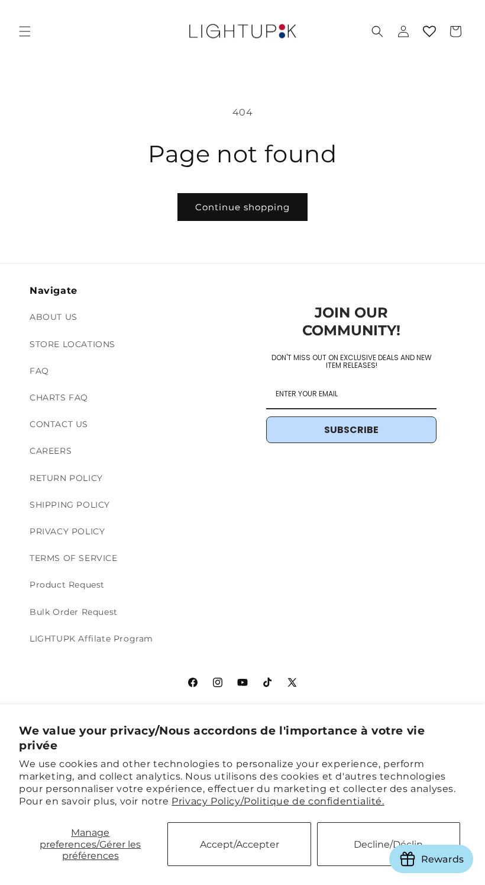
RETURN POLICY (66, 478)
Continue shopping (242, 207)
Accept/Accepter (239, 844)
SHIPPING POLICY (70, 504)
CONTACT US (59, 424)
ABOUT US (53, 317)
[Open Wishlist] (429, 31)
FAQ (39, 370)
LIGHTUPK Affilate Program (91, 638)
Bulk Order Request (74, 612)
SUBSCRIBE (351, 430)
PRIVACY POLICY (67, 531)
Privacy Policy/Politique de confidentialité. (278, 801)
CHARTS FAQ (59, 397)
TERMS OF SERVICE (74, 558)
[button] (25, 31)
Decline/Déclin (388, 844)
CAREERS (51, 450)
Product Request (67, 584)
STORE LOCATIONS (72, 344)
